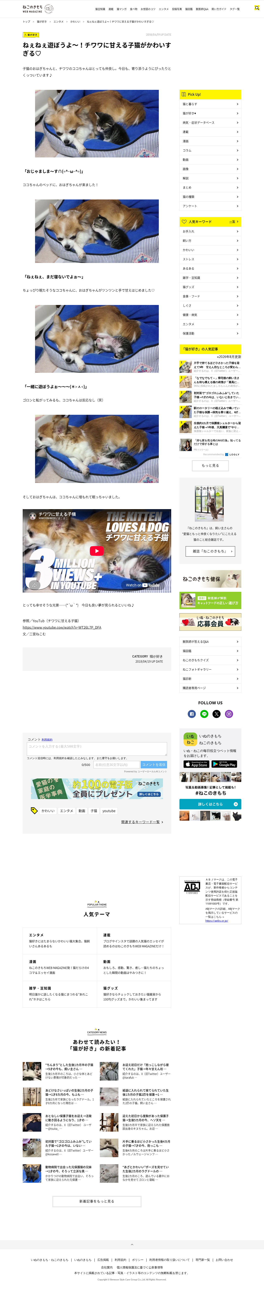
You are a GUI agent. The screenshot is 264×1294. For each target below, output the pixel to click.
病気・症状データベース (198, 122)
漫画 (186, 141)
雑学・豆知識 (191, 277)
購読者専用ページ (194, 688)
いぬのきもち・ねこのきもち (49, 1259)
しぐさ (187, 305)
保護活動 (188, 333)
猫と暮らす (190, 104)
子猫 (94, 810)
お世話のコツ (148, 9)
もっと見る (210, 465)
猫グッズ (188, 287)
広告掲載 (103, 1259)
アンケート (190, 206)
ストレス (188, 259)
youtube (109, 810)
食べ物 (133, 9)
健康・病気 (190, 315)
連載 (110, 9)
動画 (82, 810)
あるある (188, 268)
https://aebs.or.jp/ (216, 920)
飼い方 (187, 240)
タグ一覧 (235, 9)
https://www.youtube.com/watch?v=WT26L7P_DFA (62, 627)
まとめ (187, 187)
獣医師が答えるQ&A (196, 641)
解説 (186, 178)
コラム (187, 150)
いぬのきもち (83, 1259)
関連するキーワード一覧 (140, 821)
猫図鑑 (189, 9)
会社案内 (107, 1267)
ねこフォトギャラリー (197, 669)
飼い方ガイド (219, 9)
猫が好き (42, 21)
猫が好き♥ (189, 113)
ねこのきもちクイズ (196, 660)
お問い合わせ (224, 1259)
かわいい (75, 21)
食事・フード (191, 296)
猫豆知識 (100, 9)
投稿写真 (177, 9)
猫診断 (187, 678)
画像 (186, 169)
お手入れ (188, 231)
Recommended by (214, 454)
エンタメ (164, 9)
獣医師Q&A (202, 9)
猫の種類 (188, 197)
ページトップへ (132, 1244)
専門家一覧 (203, 1259)
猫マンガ (122, 9)
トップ (26, 21)
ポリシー (138, 1259)
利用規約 (120, 1259)
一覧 (232, 221)
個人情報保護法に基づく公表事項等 (140, 1267)
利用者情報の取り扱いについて (169, 1259)
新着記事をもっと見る (96, 1201)
